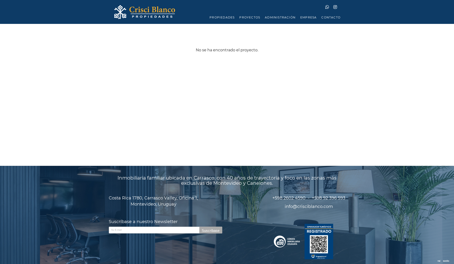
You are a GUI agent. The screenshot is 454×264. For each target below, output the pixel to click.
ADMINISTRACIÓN (280, 17)
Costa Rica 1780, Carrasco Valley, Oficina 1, (153, 201)
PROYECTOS (249, 17)
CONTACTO (330, 17)
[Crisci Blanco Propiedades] (227, 12)
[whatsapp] (329, 7)
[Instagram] (336, 7)
